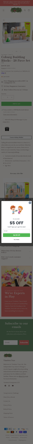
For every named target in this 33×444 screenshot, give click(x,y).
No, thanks (16, 239)
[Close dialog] (30, 203)
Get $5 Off (16, 235)
